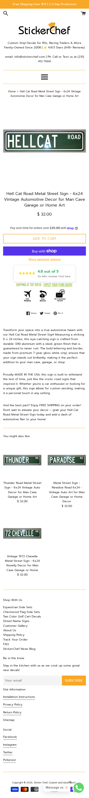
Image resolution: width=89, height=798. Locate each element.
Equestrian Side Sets (17, 607)
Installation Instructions (19, 697)
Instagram (10, 745)
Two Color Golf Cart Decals (22, 616)
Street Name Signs (16, 621)
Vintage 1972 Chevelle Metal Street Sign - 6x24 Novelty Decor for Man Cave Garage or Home (22, 563)
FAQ (6, 644)
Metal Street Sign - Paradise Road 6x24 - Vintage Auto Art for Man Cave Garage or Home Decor (67, 492)
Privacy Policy (12, 704)
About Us (9, 630)
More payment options (45, 259)
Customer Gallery (15, 626)
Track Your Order (15, 639)
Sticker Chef (40, 782)
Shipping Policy (13, 635)
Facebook (10, 737)
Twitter (8, 752)
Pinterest (9, 760)
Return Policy (12, 712)
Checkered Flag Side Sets (21, 612)
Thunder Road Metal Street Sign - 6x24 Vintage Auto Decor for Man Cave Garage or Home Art (22, 490)
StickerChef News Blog (19, 649)
